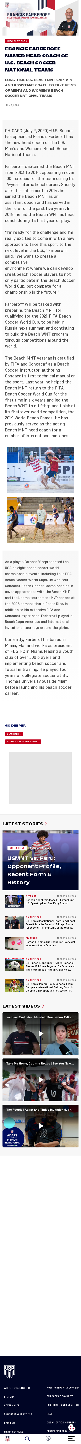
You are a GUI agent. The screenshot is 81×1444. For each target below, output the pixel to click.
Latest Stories (22, 824)
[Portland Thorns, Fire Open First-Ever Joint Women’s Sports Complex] (14, 943)
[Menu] (71, 1437)
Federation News (17, 41)
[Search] (27, 1438)
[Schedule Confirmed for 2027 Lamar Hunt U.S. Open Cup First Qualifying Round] (14, 901)
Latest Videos (21, 1006)
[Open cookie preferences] (72, 1427)
